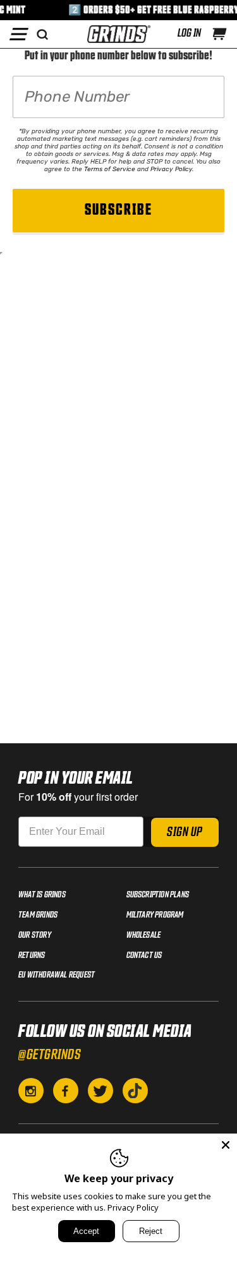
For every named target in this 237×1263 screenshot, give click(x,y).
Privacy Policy (171, 169)
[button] (219, 34)
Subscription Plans (158, 894)
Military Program (155, 915)
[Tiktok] (135, 1090)
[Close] (225, 1145)
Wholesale (143, 935)
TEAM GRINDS (38, 915)
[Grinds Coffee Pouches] (118, 34)
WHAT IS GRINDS (42, 894)
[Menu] (18, 34)
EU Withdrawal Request (56, 975)
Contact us (144, 955)
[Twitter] (100, 1090)
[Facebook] (65, 1090)
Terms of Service (109, 169)
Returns (31, 955)
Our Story (34, 935)
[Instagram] (31, 1090)
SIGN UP (185, 832)
